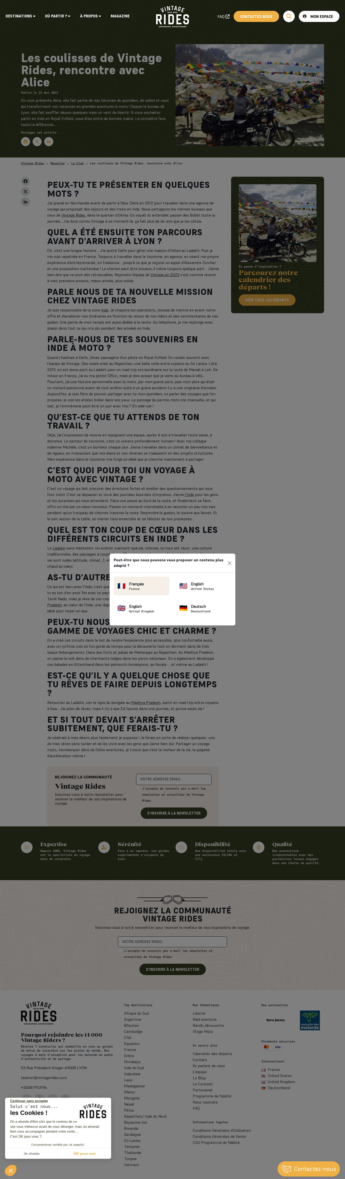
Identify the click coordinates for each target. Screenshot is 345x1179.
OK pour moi (84, 1153)
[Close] (229, 563)
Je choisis (31, 1153)
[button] (11, 1170)
